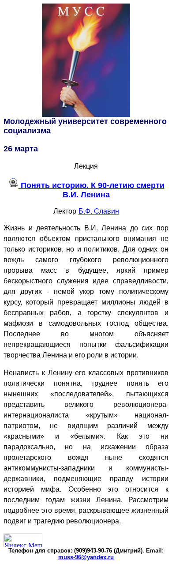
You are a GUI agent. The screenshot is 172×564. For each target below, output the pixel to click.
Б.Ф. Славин (99, 211)
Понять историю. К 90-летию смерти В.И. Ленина (92, 190)
